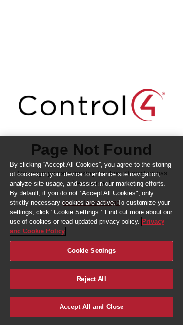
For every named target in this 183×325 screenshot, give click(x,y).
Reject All (91, 279)
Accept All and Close (92, 306)
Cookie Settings (91, 250)
